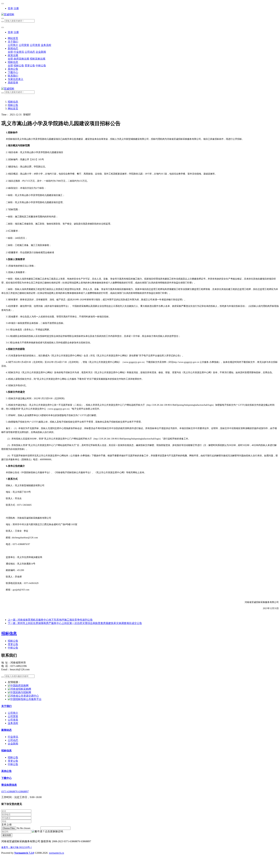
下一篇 (75, 623)
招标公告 (13, 105)
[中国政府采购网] (18, 685)
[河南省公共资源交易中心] (23, 695)
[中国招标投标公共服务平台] (24, 699)
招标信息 (13, 101)
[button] (47, 831)
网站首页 (13, 38)
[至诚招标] (140, 14)
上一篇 (50, 619)
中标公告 (13, 647)
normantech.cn (56, 852)
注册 (16, 8)
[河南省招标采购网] (19, 689)
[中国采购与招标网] (19, 692)
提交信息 (7, 835)
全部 (10, 51)
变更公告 (13, 644)
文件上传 (6, 824)
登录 (10, 8)
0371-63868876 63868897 (15, 791)
